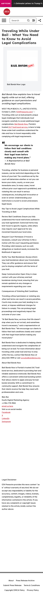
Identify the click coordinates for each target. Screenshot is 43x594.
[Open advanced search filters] (33, 20)
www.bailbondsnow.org (30, 358)
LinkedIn (5, 418)
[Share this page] (39, 20)
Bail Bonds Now (21, 124)
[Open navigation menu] (4, 20)
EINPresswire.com (24, 112)
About (11, 580)
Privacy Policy (33, 590)
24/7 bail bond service (18, 127)
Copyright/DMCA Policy (14, 590)
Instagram (6, 421)
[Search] (28, 20)
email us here (7, 406)
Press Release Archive (25, 580)
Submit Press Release (12, 585)
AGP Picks (5, 3)
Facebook (6, 412)
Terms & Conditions (32, 585)
